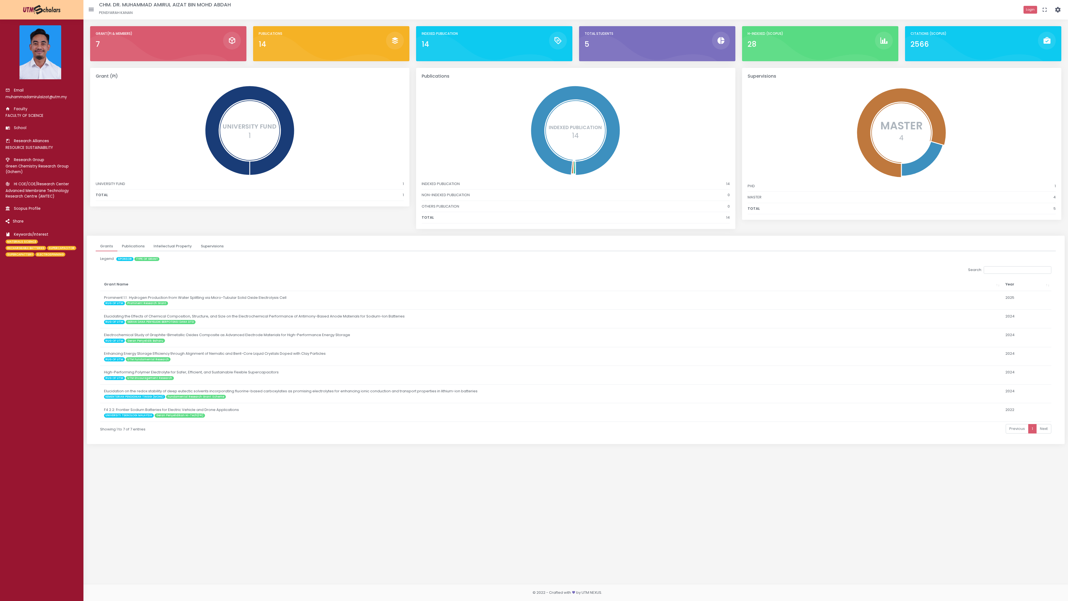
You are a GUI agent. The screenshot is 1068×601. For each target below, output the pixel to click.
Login (1030, 9)
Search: (975, 269)
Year (1009, 284)
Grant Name (116, 284)
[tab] (106, 246)
